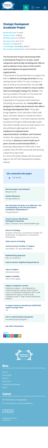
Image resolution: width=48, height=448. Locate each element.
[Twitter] (8, 411)
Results (5, 378)
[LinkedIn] (12, 411)
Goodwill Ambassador (11, 384)
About (4, 372)
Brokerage (6, 375)
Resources (6, 381)
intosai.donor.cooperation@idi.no (19, 403)
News (4, 387)
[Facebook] (4, 411)
